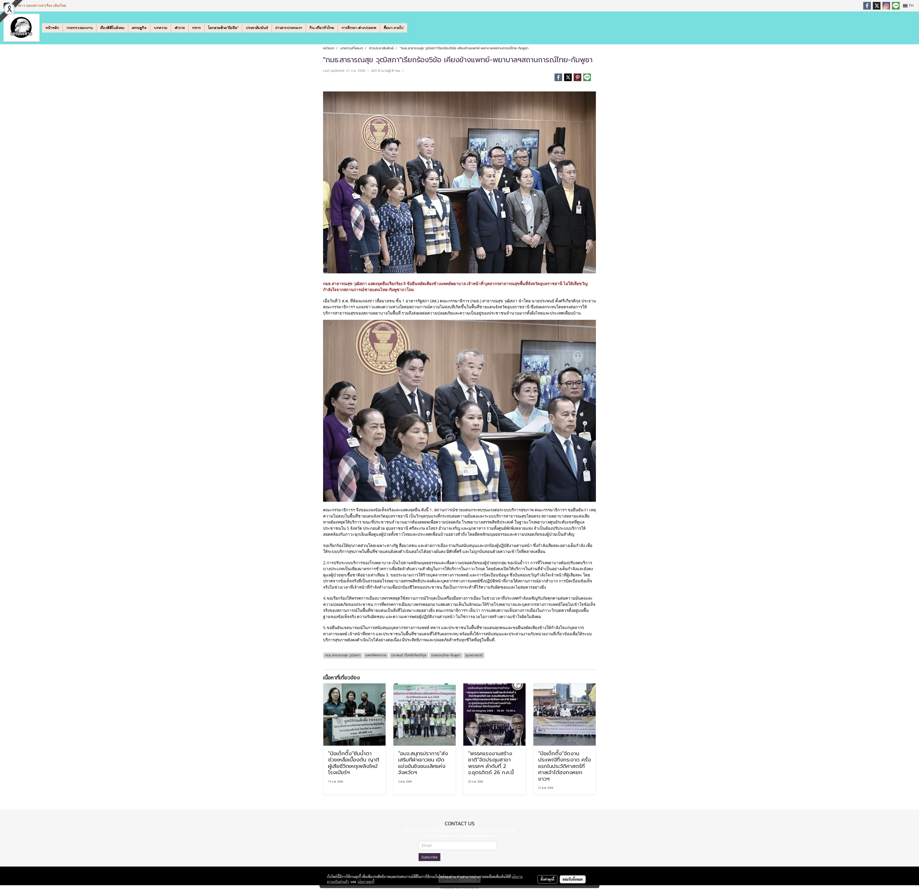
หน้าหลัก (52, 28)
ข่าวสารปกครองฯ (288, 28)
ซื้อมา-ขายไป (393, 28)
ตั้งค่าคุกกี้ (547, 879)
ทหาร (196, 28)
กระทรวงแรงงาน (80, 28)
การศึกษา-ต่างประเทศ (359, 28)
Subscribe (429, 857)
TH (910, 5)
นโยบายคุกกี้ (366, 881)
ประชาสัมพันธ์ (257, 28)
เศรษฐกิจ (139, 28)
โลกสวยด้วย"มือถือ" (223, 28)
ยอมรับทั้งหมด (573, 879)
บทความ (160, 28)
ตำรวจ (180, 28)
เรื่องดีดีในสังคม (112, 28)
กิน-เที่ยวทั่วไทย (321, 28)
